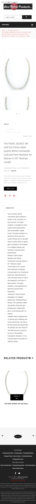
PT (14, 2)
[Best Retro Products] (18, 6)
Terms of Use (21, 480)
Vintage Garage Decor (18, 465)
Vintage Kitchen (8, 456)
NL (7, 2)
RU (15, 2)
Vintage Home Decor (8, 453)
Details (13, 171)
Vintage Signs (18, 453)
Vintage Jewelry (13, 30)
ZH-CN (4, 2)
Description (10, 208)
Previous (25, 136)
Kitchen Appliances (27, 456)
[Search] (27, 17)
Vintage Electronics (18, 459)
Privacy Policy (14, 480)
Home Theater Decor (18, 468)
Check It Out (10, 188)
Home (3, 30)
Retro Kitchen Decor (6, 465)
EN (8, 2)
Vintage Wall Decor (28, 453)
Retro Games (17, 456)
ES (17, 2)
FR (10, 2)
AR (2, 2)
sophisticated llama (22, 477)
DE (11, 2)
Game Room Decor (30, 465)
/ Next (30, 136)
